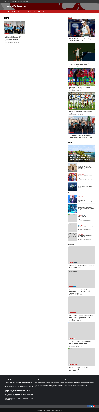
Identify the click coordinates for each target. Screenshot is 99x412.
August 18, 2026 (90, 201)
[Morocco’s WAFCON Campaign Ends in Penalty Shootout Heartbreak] (81, 77)
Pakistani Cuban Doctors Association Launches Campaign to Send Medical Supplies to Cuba (85, 218)
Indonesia (74, 262)
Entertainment (46, 11)
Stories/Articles (38, 11)
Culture (70, 312)
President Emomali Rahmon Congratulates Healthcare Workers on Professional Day (85, 199)
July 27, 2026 (78, 372)
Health (79, 196)
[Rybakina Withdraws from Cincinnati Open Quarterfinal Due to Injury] (81, 28)
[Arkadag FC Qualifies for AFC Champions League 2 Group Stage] (81, 101)
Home (5, 11)
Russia (79, 225)
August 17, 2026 (80, 66)
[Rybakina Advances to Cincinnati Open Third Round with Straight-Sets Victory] (81, 52)
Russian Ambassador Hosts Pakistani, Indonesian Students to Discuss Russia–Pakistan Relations (80, 291)
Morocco (70, 84)
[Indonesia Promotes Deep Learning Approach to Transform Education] (81, 255)
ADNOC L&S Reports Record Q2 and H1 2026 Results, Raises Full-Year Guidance (85, 186)
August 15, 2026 (80, 114)
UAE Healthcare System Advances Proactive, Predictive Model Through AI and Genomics (86, 208)
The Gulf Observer (15, 6)
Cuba (79, 215)
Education (70, 262)
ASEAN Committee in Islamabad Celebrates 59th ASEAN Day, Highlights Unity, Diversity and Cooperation (19, 395)
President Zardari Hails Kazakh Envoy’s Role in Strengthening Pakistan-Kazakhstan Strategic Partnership (19, 387)
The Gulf (10, 11)
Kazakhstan (71, 35)
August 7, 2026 (80, 294)
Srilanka (82, 174)
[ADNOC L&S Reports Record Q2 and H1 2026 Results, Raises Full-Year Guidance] (73, 186)
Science (20, 11)
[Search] (94, 12)
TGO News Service (72, 90)
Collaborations (25, 1)
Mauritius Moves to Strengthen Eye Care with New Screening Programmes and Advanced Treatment (86, 236)
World (15, 11)
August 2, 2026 (79, 320)
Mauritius (74, 153)
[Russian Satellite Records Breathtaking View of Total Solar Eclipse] (73, 227)
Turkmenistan (74, 108)
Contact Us (20, 1)
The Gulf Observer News (9, 42)
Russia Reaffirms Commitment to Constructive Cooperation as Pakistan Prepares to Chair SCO (19, 399)
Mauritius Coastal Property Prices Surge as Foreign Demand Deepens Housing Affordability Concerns (80, 157)
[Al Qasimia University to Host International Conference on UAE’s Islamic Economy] (73, 167)
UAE (73, 132)
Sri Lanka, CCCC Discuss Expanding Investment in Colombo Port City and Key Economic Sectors (85, 177)
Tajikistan (82, 196)
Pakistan (83, 215)
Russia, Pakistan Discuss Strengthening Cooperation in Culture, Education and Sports (17, 391)
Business (30, 11)
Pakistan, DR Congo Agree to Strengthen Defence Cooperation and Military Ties (18, 383)
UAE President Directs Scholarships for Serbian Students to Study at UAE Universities (80, 343)
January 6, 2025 (16, 42)
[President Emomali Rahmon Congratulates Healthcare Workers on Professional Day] (73, 199)
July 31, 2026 (80, 346)
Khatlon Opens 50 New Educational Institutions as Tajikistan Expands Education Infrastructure (81, 369)
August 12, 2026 (90, 179)
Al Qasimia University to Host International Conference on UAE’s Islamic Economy (85, 167)
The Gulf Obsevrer (58, 410)
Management (14, 1)
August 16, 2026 (79, 90)
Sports (25, 11)
